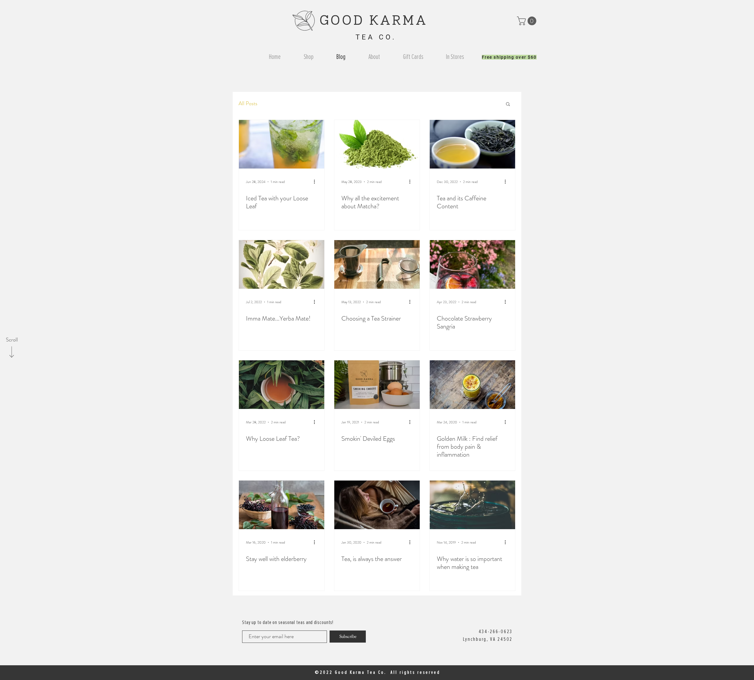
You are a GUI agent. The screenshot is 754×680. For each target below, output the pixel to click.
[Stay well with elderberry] (281, 505)
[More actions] (316, 181)
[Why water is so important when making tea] (472, 505)
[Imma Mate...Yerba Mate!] (281, 264)
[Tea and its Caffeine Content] (472, 144)
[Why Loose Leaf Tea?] (281, 384)
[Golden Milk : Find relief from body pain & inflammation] (472, 384)
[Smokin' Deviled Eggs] (377, 384)
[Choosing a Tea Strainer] (377, 264)
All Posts (248, 103)
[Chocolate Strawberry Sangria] (472, 264)
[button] (527, 20)
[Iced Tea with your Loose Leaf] (281, 144)
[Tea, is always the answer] (377, 505)
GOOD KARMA (376, 21)
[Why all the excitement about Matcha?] (377, 144)
